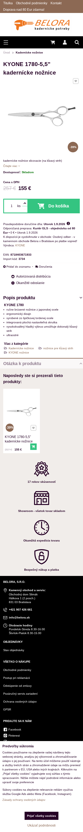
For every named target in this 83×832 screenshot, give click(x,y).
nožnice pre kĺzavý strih (58, 348)
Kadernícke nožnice (21, 348)
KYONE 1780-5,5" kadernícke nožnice (19, 439)
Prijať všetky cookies (41, 815)
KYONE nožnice (19, 352)
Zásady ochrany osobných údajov (23, 799)
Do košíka (58, 205)
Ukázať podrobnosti (41, 825)
